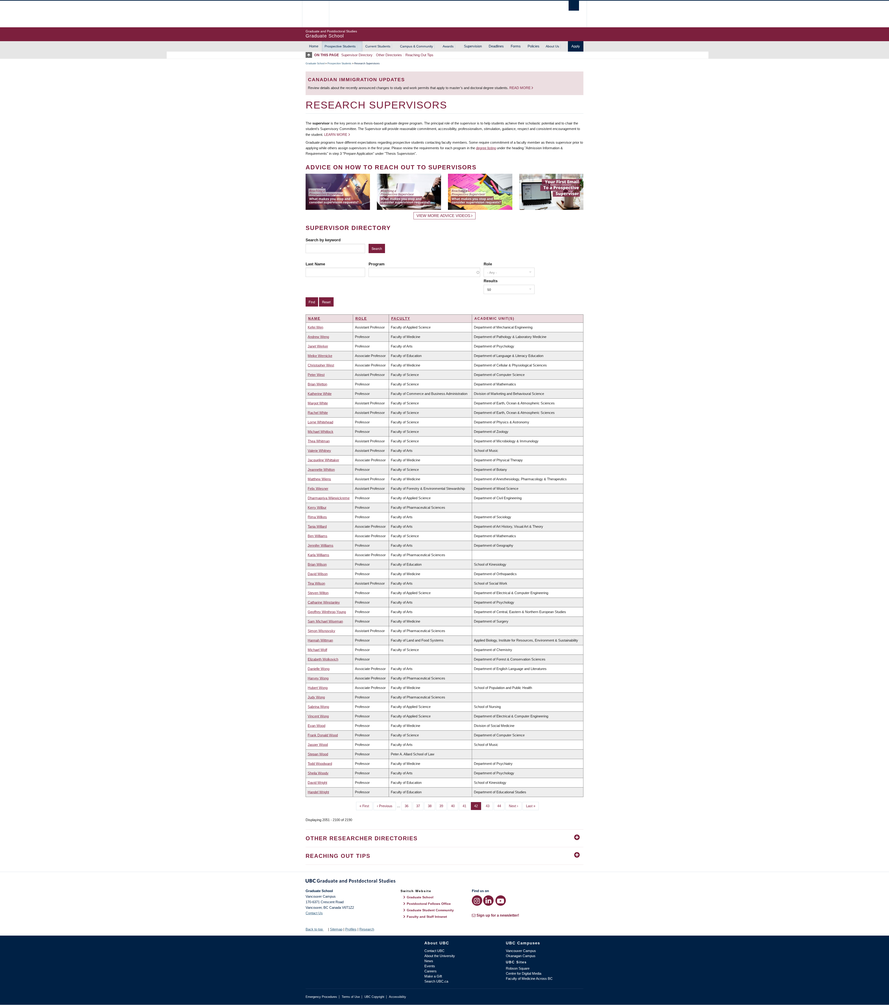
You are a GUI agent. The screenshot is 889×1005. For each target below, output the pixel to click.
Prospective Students (340, 46)
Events (429, 966)
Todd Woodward (320, 764)
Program (377, 264)
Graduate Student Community (430, 910)
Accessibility (397, 997)
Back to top (315, 929)
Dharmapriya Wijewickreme (329, 498)
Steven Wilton (318, 593)
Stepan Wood (318, 754)
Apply (575, 46)
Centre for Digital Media (523, 973)
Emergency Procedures (321, 997)
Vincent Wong (318, 716)
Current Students (377, 46)
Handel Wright (318, 792)
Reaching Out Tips (419, 55)
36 (408, 806)
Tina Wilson (316, 583)
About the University (439, 956)
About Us (552, 46)
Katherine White (320, 394)
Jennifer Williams (320, 545)
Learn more (335, 134)
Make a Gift (433, 976)
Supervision (473, 46)
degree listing (486, 148)
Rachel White (318, 413)
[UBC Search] (574, 6)
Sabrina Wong (318, 707)
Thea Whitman (319, 441)
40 (454, 806)
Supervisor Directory (357, 55)
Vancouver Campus (521, 951)
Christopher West (321, 365)
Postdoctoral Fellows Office (429, 904)
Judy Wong (316, 697)
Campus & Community (416, 46)
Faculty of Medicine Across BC (529, 978)
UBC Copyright (374, 997)
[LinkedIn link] (488, 900)
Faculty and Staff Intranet (427, 916)
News (428, 961)
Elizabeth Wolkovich (323, 659)
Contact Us (314, 913)
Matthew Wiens (319, 479)
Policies (533, 46)
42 (477, 806)
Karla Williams (318, 555)
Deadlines (496, 46)
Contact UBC (434, 951)
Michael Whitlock (320, 432)
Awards (448, 46)
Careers (430, 971)
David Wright (317, 783)
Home (313, 46)
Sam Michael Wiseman (325, 621)
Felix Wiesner (318, 488)
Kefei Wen (315, 327)
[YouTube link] (500, 900)
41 (466, 806)
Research (366, 929)
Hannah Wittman (320, 640)
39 (443, 806)
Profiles (351, 929)
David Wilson (318, 574)
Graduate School (315, 63)
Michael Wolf (317, 650)
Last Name (315, 264)
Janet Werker (318, 346)
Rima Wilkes (317, 517)
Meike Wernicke (320, 356)
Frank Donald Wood (323, 735)
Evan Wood (316, 726)
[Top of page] (310, 55)
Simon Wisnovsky (321, 631)
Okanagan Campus (520, 956)
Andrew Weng (318, 337)
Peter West (316, 375)
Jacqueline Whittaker (323, 460)
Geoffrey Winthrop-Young (327, 612)
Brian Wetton (317, 384)
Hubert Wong (318, 688)
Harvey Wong (318, 678)
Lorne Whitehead (320, 422)
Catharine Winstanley (324, 602)
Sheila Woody (318, 773)
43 (489, 806)
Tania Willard (317, 526)
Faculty (400, 318)
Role (488, 264)
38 (431, 806)
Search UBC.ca (436, 981)
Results (491, 281)
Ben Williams (317, 536)
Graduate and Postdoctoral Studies (444, 881)
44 (500, 806)
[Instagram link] (477, 900)
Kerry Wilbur (317, 507)
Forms (516, 46)
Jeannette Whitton (321, 469)
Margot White (318, 403)
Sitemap (336, 929)
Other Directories (389, 55)
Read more (520, 88)
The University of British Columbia (315, 14)
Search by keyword (323, 240)
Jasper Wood (318, 745)
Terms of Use (351, 997)
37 (419, 806)
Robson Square (517, 968)
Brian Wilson (317, 564)
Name (314, 318)
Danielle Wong (318, 669)
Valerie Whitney (319, 451)
